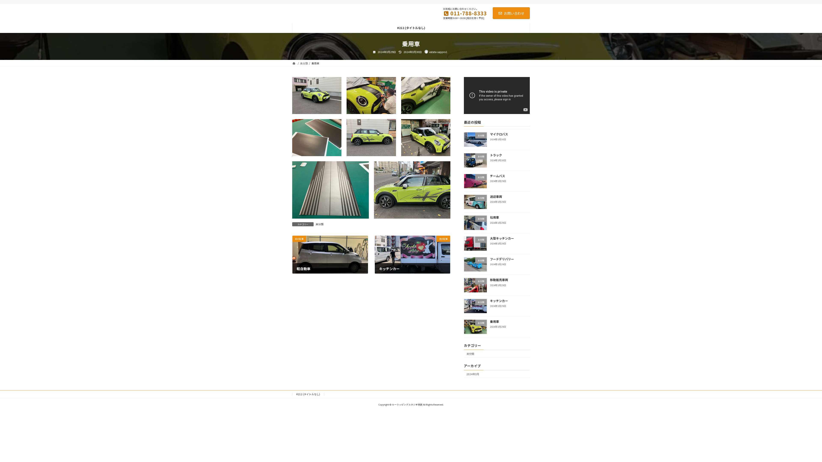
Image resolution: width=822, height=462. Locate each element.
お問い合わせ (514, 13)
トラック (496, 155)
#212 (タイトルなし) (308, 394)
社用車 (494, 217)
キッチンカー (499, 301)
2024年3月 (472, 374)
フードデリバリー (502, 259)
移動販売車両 (499, 280)
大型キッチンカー (502, 238)
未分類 (319, 224)
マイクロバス (499, 134)
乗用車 (494, 321)
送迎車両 (496, 197)
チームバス (497, 176)
